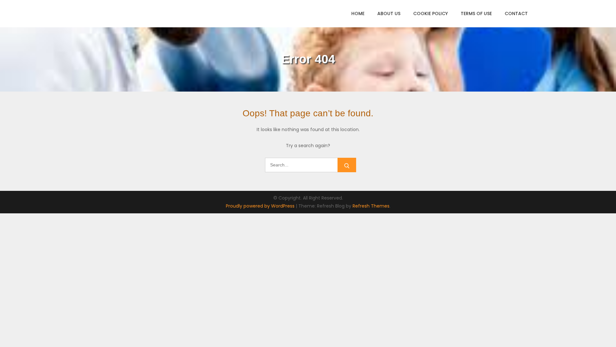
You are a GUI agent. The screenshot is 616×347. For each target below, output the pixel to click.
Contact (516, 13)
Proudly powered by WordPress (261, 206)
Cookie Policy (430, 13)
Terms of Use (476, 13)
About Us (388, 13)
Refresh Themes (371, 206)
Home (357, 13)
